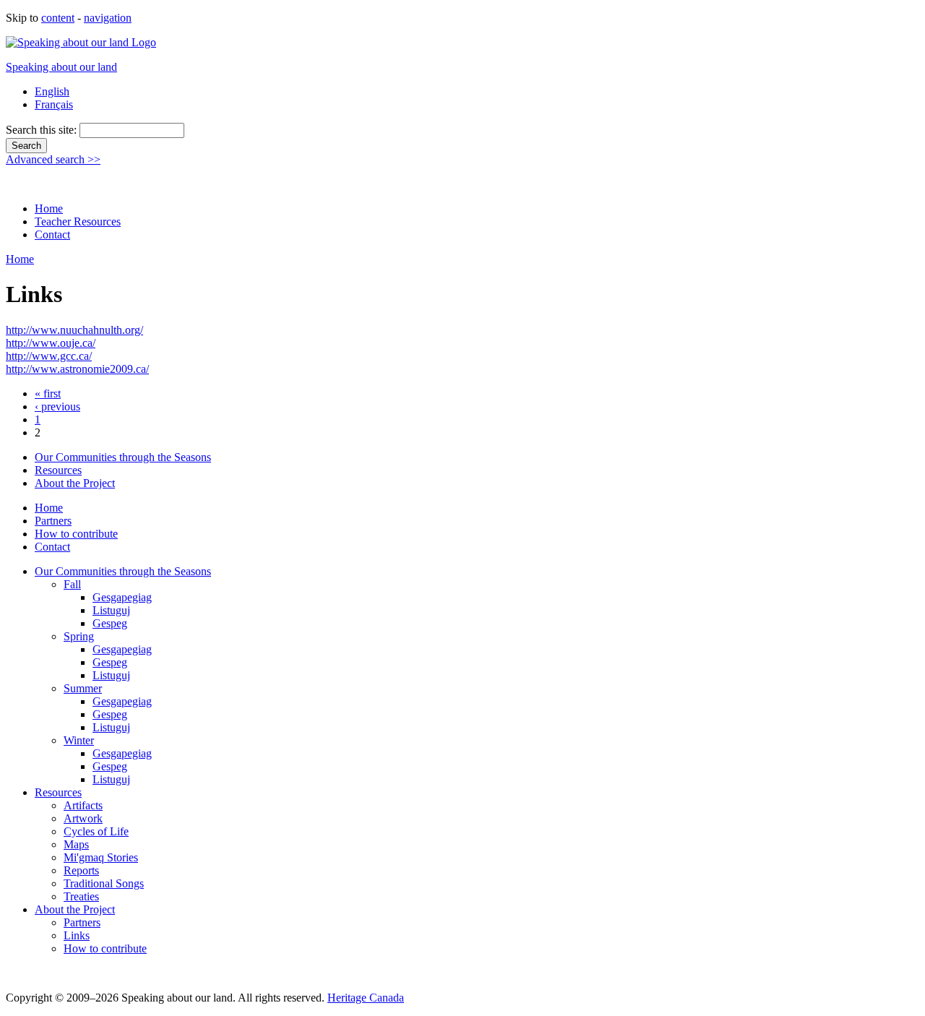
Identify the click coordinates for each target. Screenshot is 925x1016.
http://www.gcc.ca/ (49, 356)
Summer (83, 688)
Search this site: (42, 130)
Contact (52, 234)
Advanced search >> (53, 159)
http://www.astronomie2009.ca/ (77, 369)
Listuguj (111, 610)
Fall (72, 584)
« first (48, 393)
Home (49, 208)
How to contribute (76, 534)
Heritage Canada (365, 997)
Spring (79, 636)
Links (77, 935)
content (57, 18)
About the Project (75, 483)
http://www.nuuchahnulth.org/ (74, 330)
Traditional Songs (104, 883)
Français (54, 104)
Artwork (83, 818)
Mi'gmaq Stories (101, 857)
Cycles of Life (96, 831)
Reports (81, 870)
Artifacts (83, 805)
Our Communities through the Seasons (123, 457)
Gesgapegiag (122, 597)
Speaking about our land (61, 67)
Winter (79, 740)
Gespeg (109, 623)
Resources (58, 470)
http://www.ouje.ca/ (50, 343)
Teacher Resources (78, 221)
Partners (53, 521)
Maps (76, 844)
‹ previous (57, 406)
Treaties (81, 896)
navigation (108, 18)
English (52, 91)
